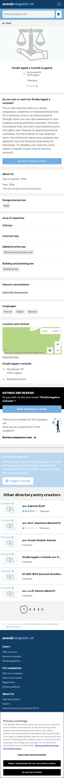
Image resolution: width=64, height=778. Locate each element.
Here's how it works (12, 678)
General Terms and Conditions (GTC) (20, 708)
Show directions (10, 357)
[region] (32, 340)
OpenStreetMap (31, 352)
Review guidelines (11, 661)
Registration (8, 682)
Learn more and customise (32, 754)
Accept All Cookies (32, 772)
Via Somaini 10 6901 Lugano (34, 74)
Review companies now (17, 437)
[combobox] (28, 14)
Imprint (6, 704)
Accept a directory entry (32, 161)
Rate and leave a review (32, 409)
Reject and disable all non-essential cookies (32, 763)
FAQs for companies (12, 673)
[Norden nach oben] (58, 339)
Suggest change (19, 480)
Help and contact (11, 699)
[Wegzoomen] (58, 350)
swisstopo (19, 352)
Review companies (11, 656)
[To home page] (19, 4)
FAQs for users (9, 652)
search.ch (10, 352)
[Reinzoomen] (58, 344)
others (42, 352)
